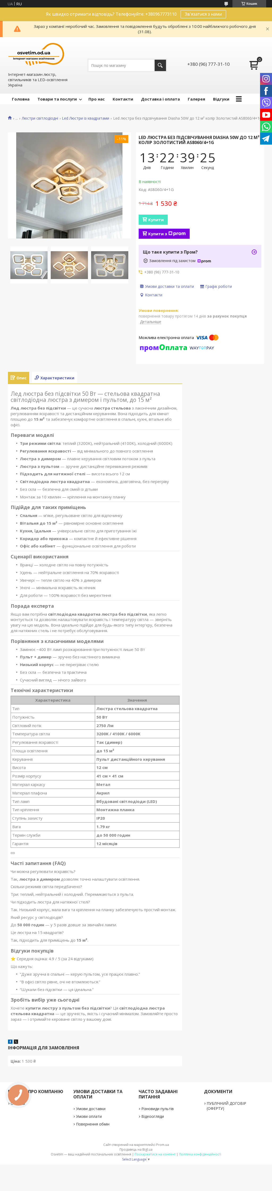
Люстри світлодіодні (40, 118)
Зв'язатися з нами (203, 14)
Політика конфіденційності (200, 1154)
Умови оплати (89, 1116)
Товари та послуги (57, 99)
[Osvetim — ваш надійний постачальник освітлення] (36, 54)
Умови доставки (90, 1108)
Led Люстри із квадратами (85, 118)
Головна (20, 99)
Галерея (196, 99)
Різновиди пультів (157, 1108)
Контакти (123, 99)
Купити (156, 219)
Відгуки (221, 99)
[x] (16, 1042)
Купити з (157, 233)
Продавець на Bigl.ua (136, 1149)
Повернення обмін (92, 1124)
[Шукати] (160, 65)
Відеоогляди (152, 1116)
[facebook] (10, 1042)
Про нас (96, 99)
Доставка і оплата (160, 99)
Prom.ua (162, 1144)
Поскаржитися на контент (155, 1154)
